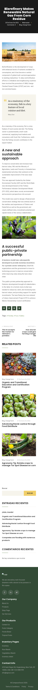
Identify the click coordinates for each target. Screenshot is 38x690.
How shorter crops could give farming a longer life (29, 333)
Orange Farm (27, 25)
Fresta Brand (6, 632)
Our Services (6, 614)
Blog (20, 25)
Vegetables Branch (8, 653)
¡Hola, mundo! (7, 512)
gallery (22, 316)
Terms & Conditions (13, 687)
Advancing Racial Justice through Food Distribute (19, 425)
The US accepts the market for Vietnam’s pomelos (8, 333)
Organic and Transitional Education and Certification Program (15, 384)
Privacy (30, 687)
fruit (16, 316)
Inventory (5, 646)
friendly (10, 316)
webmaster (26, 22)
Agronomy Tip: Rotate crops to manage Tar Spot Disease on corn (19, 464)
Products (5, 607)
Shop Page (6, 610)
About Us (5, 603)
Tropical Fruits (7, 635)
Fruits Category (7, 628)
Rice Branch (6, 649)
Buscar (4, 488)
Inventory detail (7, 657)
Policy (24, 687)
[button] (4, 51)
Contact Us (6, 625)
